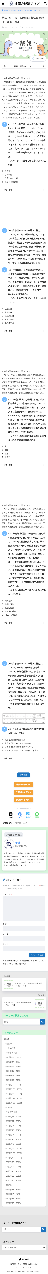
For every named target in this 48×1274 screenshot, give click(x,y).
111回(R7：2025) (13, 1194)
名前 (5, 924)
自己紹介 (13, 1264)
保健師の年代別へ (23, 800)
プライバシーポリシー (24, 1267)
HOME (25, 1259)
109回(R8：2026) (13, 1117)
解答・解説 (8, 190)
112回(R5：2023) (13, 1071)
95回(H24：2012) (13, 1180)
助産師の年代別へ (23, 792)
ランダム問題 (11, 1053)
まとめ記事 (10, 1048)
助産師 (9, 1107)
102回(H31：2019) (14, 1148)
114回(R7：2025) (13, 1062)
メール (5, 934)
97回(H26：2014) (13, 1171)
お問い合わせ (33, 1264)
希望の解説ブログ (27, 3)
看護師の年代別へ (23, 784)
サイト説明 (22, 1264)
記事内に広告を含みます (23, 66)
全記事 (6, 1039)
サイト (5, 944)
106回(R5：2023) (13, 1130)
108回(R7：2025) (13, 1121)
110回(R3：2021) (13, 1080)
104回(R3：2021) (13, 1139)
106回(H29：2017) (14, 1098)
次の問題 (23, 775)
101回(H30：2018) (14, 1153)
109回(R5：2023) (13, 1203)
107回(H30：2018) (14, 1094)
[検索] (42, 1022)
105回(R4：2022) (13, 1135)
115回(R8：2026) (13, 1057)
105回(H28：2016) (14, 1103)
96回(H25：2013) (13, 1176)
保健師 (9, 1185)
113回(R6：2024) (13, 1066)
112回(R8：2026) (13, 1190)
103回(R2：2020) (13, 1144)
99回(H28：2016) (13, 1162)
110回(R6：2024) (13, 1199)
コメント (8, 895)
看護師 (9, 1044)
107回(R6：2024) (20, 823)
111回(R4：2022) (13, 1076)
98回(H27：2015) (13, 1167)
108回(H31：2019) (14, 1089)
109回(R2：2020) (13, 1085)
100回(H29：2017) (14, 1158)
